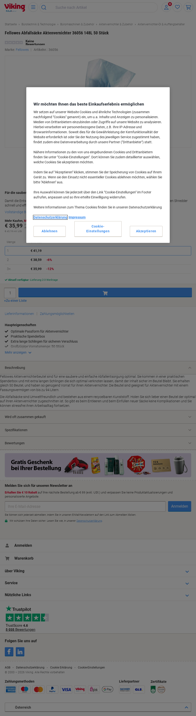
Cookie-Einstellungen (97, 228)
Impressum (77, 217)
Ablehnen (50, 231)
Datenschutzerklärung (50, 217)
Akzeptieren (146, 231)
